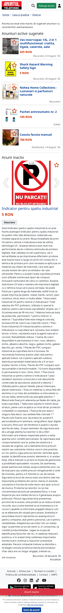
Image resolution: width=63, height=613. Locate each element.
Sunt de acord (31, 609)
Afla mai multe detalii (35, 605)
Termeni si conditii (44, 571)
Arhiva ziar (25, 571)
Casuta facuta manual (36, 135)
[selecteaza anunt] (14, 42)
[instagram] (25, 580)
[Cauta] (33, 5)
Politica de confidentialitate (21, 574)
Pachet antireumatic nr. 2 (38, 112)
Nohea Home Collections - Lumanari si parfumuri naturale (38, 91)
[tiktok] (37, 580)
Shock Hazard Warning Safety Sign (36, 66)
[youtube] (44, 580)
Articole (11, 571)
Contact (43, 574)
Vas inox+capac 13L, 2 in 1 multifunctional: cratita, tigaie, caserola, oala (38, 43)
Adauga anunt (46, 5)
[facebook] (19, 580)
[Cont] (59, 5)
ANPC (54, 574)
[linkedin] (31, 580)
